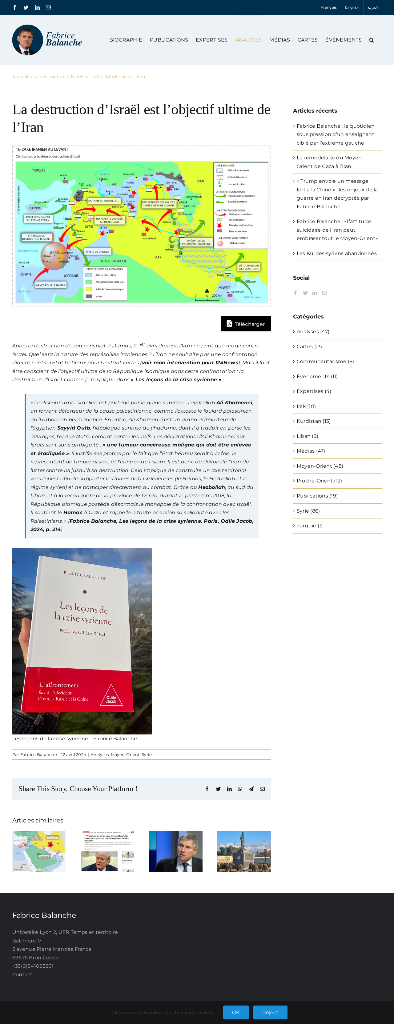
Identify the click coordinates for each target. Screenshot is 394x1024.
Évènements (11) (317, 376)
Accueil (20, 76)
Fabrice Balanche (38, 754)
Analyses (99, 754)
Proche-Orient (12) (319, 481)
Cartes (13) (309, 347)
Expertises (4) (314, 391)
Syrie (147, 754)
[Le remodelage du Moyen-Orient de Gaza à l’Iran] (39, 834)
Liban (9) (307, 436)
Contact (22, 975)
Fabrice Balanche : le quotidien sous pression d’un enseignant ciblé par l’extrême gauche (336, 134)
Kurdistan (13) (314, 421)
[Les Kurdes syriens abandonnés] (244, 834)
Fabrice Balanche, (94, 521)
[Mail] (324, 292)
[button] (371, 39)
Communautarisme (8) (325, 361)
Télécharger (249, 324)
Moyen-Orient (125, 754)
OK (235, 1012)
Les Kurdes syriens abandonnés (337, 253)
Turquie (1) (310, 526)
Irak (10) (306, 406)
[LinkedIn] (314, 292)
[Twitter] (305, 292)
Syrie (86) (308, 511)
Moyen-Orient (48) (320, 466)
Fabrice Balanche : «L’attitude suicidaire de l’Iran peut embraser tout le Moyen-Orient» (337, 229)
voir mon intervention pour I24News (190, 363)
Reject (270, 1012)
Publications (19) (317, 496)
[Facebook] (295, 292)
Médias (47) (311, 451)
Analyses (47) (313, 331)
